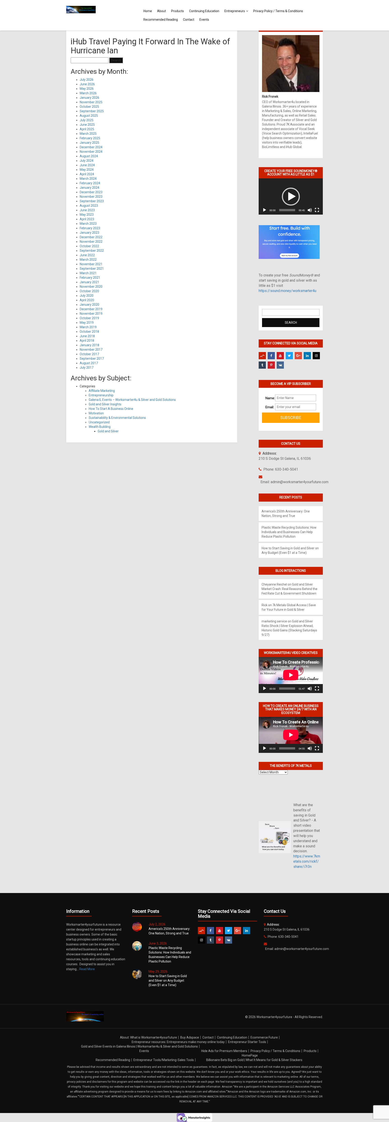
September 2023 (92, 201)
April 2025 (87, 129)
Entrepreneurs (234, 11)
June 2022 (87, 255)
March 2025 (88, 133)
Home (147, 11)
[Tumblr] (262, 365)
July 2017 (86, 367)
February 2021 (90, 277)
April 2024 (87, 174)
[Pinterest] (271, 365)
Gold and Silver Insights (105, 404)
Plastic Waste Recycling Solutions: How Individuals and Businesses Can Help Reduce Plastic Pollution (289, 532)
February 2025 (90, 138)
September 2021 (92, 268)
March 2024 (88, 178)
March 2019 (88, 327)
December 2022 (91, 237)
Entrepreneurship (101, 395)
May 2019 (87, 322)
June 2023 (87, 210)
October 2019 (89, 318)
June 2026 (87, 84)
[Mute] (310, 210)
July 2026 (86, 79)
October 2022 (89, 246)
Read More (87, 969)
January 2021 (89, 282)
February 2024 (90, 183)
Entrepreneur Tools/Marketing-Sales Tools (163, 1059)
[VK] (280, 365)
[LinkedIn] (307, 355)
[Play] (264, 210)
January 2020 (89, 304)
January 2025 (89, 142)
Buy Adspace (189, 1037)
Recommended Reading (160, 19)
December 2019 (91, 309)
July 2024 (86, 160)
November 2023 (91, 196)
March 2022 (88, 259)
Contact (188, 19)
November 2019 (91, 313)
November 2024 (91, 151)
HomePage (250, 1055)
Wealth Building (100, 427)
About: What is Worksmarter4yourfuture (148, 1037)
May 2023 (87, 214)
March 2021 (88, 273)
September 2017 (92, 358)
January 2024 (89, 187)
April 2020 (87, 300)
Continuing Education (204, 11)
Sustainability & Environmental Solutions (117, 418)
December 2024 (91, 147)
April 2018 (87, 340)
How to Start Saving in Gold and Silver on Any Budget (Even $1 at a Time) (168, 980)
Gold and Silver (108, 431)
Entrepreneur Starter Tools (247, 1041)
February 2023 (90, 228)
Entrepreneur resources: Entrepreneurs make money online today (178, 1041)
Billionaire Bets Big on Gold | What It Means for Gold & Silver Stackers (254, 1059)
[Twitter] (289, 355)
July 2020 (86, 295)
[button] (291, 197)
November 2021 (91, 264)
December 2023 (91, 192)
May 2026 (87, 88)
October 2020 (89, 291)
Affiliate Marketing (102, 391)
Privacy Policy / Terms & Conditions (278, 11)
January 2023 (89, 232)
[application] (291, 196)
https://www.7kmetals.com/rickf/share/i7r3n (306, 861)
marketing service (274, 621)
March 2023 (88, 223)
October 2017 (89, 354)
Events (204, 19)
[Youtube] (280, 355)
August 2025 (89, 115)
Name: (268, 398)
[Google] (298, 355)
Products (177, 11)
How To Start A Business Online (111, 409)
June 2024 (87, 165)
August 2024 (89, 156)
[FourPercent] (262, 355)
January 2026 (89, 97)
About (161, 11)
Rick (264, 605)
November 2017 (91, 349)
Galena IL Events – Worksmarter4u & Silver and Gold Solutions (132, 400)
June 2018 (87, 336)
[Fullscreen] (317, 210)
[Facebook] (271, 355)
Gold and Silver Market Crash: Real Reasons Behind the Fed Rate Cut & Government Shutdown (289, 589)
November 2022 (91, 241)
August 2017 (89, 363)
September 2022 (92, 250)
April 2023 (87, 219)
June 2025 (87, 124)
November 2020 (91, 286)
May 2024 (87, 169)
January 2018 (89, 345)
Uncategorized (99, 422)
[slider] (287, 210)
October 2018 (89, 331)
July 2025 (86, 120)
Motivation (96, 413)
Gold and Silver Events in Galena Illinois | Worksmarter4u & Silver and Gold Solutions (139, 1046)
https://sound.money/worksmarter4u (287, 291)
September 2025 (92, 111)
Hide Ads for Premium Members (224, 1050)
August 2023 (89, 205)
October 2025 (89, 106)
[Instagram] (316, 355)
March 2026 (88, 93)
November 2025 (91, 102)
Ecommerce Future (264, 1037)
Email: (268, 407)
